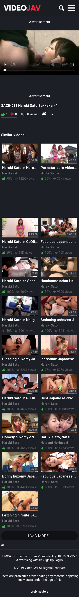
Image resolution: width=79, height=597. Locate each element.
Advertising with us (29, 560)
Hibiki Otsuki (50, 173)
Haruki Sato (10, 173)
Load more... (39, 536)
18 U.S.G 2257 (67, 556)
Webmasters (39, 591)
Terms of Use (27, 556)
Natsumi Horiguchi (54, 442)
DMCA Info (9, 556)
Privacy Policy (47, 556)
